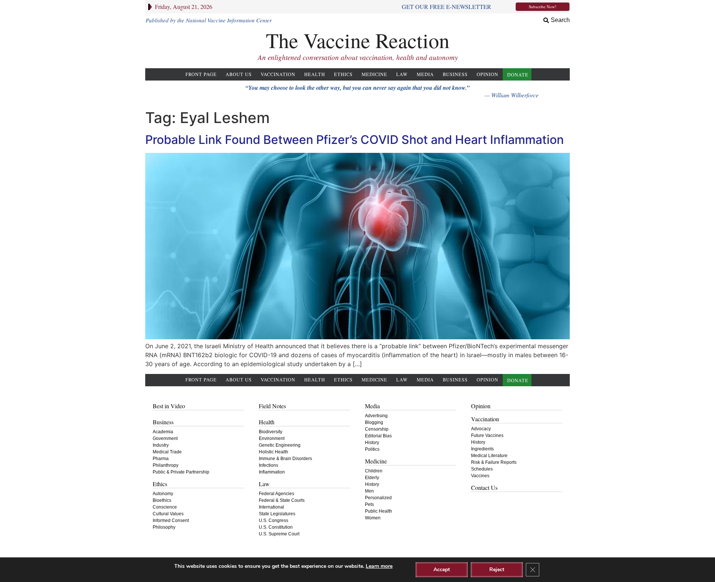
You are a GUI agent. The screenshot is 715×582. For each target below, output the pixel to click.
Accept (441, 569)
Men (369, 491)
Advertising (376, 415)
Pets (369, 504)
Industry (161, 445)
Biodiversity (270, 431)
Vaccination (278, 74)
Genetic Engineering (280, 445)
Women (373, 517)
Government (165, 438)
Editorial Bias (378, 435)
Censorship (376, 429)
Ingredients (482, 449)
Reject (496, 569)
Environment (272, 438)
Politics (372, 449)
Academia (163, 431)
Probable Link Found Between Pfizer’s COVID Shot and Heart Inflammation (354, 139)
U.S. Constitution (276, 527)
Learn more (379, 566)
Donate (517, 75)
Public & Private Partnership (181, 472)
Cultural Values (168, 513)
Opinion (487, 74)
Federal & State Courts (282, 500)
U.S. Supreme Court (279, 534)
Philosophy (164, 527)
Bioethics (162, 500)
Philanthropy (165, 465)
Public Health (378, 511)
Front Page (201, 74)
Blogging (374, 422)
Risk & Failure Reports (494, 462)
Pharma (161, 458)
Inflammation (272, 472)
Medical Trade (167, 451)
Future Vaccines (487, 435)
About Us (239, 74)
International (271, 507)
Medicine (374, 74)
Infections (268, 465)
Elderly (372, 477)
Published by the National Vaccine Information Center (209, 20)
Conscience (165, 507)
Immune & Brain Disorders (285, 458)
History (372, 442)
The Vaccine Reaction (357, 40)
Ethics (343, 74)
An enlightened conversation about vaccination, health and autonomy (358, 57)
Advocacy (481, 428)
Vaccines (480, 475)
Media (425, 74)
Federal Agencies (276, 493)
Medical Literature (489, 455)
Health (314, 74)
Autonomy (163, 493)
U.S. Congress (273, 520)
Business (455, 74)
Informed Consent (171, 520)
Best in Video (169, 406)
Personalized (378, 497)
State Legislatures (277, 513)
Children (373, 471)
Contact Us (484, 487)
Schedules (482, 469)
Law (402, 74)
